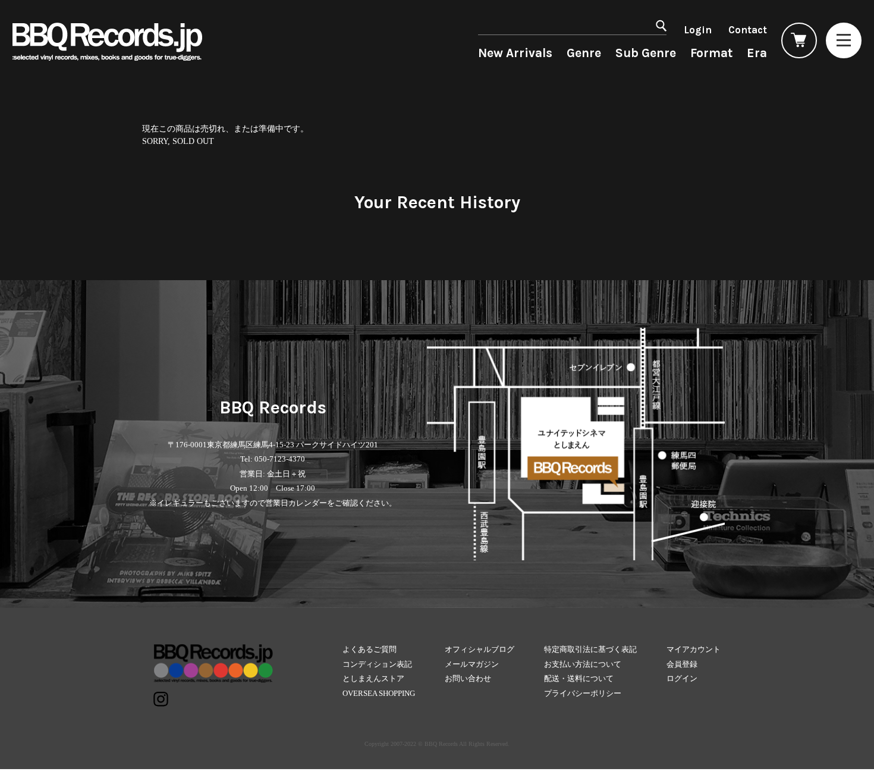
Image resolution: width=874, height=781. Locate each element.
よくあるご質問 (369, 649)
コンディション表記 (377, 664)
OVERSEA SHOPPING (378, 693)
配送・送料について (579, 678)
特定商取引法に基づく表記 (590, 649)
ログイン (681, 678)
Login (698, 30)
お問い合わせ (468, 678)
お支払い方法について (582, 664)
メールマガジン (472, 664)
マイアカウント (693, 649)
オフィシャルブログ (479, 649)
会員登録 (681, 664)
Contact (747, 30)
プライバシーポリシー (582, 693)
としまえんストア (373, 678)
